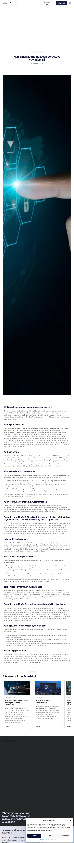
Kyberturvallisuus (37, 52)
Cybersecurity (41, 671)
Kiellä (49, 836)
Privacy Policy (43, 839)
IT (45, 671)
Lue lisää (7, 726)
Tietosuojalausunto (52, 839)
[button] (70, 820)
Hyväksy (34, 836)
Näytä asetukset (64, 836)
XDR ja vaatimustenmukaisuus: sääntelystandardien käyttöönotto (16, 703)
